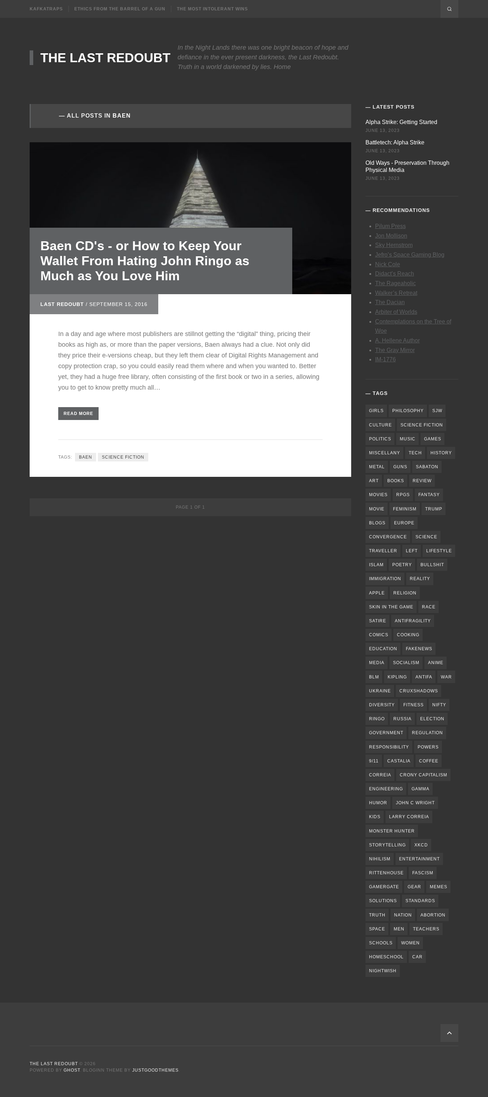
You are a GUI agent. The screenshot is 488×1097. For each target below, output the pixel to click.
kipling (397, 677)
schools (381, 942)
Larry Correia (409, 816)
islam (376, 564)
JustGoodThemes (155, 1070)
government (386, 732)
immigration (385, 578)
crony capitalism (423, 774)
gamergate (384, 886)
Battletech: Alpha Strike (394, 142)
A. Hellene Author (397, 340)
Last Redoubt (62, 304)
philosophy (408, 410)
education (383, 648)
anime (435, 662)
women (410, 942)
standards (420, 900)
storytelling (387, 845)
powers (428, 747)
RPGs (403, 494)
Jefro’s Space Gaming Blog (409, 255)
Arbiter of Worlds (396, 312)
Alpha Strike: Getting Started (401, 122)
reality (420, 578)
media (376, 662)
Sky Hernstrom (394, 245)
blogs (377, 522)
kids (374, 816)
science (426, 536)
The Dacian (390, 302)
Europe (404, 522)
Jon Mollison (391, 236)
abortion (432, 915)
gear (414, 886)
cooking (408, 634)
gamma (420, 788)
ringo (377, 718)
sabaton (427, 466)
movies (378, 494)
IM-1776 (385, 359)
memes (438, 886)
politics (380, 438)
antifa (423, 677)
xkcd (421, 845)
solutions (383, 900)
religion (405, 593)
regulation (427, 732)
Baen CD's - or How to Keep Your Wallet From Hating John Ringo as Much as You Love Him (144, 260)
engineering (386, 788)
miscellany (384, 452)
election (432, 718)
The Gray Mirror (395, 350)
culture (380, 425)
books (395, 480)
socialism (406, 662)
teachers (426, 929)
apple (377, 593)
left (412, 550)
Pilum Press (390, 226)
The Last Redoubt (105, 57)
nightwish (383, 970)
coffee (428, 761)
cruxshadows (418, 690)
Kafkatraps (46, 8)
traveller (383, 550)
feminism (405, 509)
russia (402, 718)
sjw (437, 410)
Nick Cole (387, 264)
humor (378, 802)
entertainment (419, 858)
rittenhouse (386, 872)
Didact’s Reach (394, 274)
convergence (388, 536)
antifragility (413, 620)
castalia (398, 761)
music (407, 438)
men (399, 929)
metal (377, 466)
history (441, 452)
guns (400, 466)
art (374, 480)
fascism (422, 872)
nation (403, 915)
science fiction (123, 457)
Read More (78, 413)
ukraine (380, 690)
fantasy (429, 494)
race (428, 606)
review (422, 480)
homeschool (386, 956)
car (417, 956)
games (432, 438)
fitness (413, 704)
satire (377, 620)
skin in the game (391, 606)
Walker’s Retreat (396, 293)
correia (380, 774)
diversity (382, 704)
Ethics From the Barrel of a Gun (119, 8)
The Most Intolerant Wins (212, 8)
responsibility (389, 747)
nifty (439, 704)
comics (378, 634)
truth (377, 915)
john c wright (415, 802)
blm (374, 677)
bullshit (432, 564)
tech (415, 452)
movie (376, 509)
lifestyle (439, 550)
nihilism (379, 858)
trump (433, 509)
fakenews (419, 648)
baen (85, 457)
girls (376, 410)
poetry (402, 564)
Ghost (72, 1070)
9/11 (374, 761)
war (446, 677)
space (377, 929)
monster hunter (392, 831)
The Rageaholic (395, 283)
